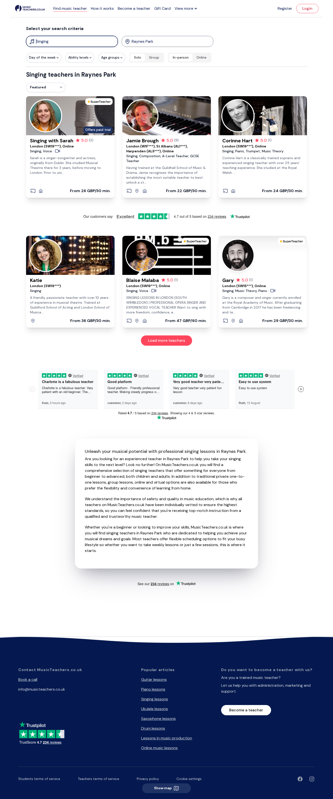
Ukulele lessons (154, 708)
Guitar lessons (154, 679)
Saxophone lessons (158, 718)
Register (285, 8)
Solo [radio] (137, 57)
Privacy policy (148, 779)
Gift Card (162, 8)
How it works (102, 8)
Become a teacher (134, 8)
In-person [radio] (181, 57)
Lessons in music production (166, 738)
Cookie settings (189, 779)
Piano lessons (153, 689)
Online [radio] (201, 57)
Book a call (27, 679)
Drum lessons (153, 728)
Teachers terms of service (98, 779)
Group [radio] (154, 57)
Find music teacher (70, 8)
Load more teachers (166, 340)
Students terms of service (39, 779)
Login (307, 8)
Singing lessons (154, 699)
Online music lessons (159, 747)
